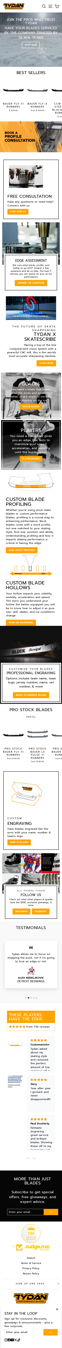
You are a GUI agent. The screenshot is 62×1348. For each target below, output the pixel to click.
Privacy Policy (31, 1268)
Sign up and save (30, 1283)
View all (31, 716)
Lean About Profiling (22, 550)
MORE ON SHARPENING (21, 622)
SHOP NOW (31, 44)
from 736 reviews (38, 1027)
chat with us (18, 211)
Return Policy (31, 1273)
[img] (17, 1027)
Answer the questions (31, 282)
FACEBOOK (41, 911)
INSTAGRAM (21, 911)
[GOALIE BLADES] (31, 396)
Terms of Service (31, 1263)
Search (31, 1258)
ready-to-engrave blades (31, 695)
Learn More (46, 363)
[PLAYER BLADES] (31, 445)
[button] (28, 1159)
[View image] (31, 136)
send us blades (19, 842)
